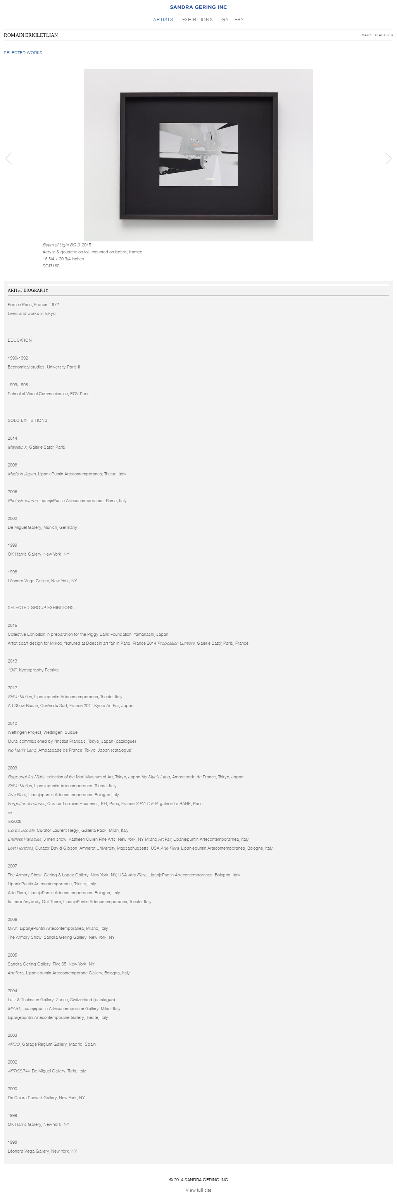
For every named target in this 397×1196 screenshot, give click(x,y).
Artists (163, 19)
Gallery (232, 19)
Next (388, 158)
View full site (199, 1190)
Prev (9, 158)
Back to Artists (377, 35)
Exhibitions (197, 19)
